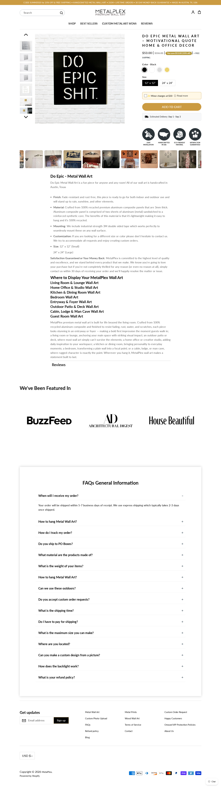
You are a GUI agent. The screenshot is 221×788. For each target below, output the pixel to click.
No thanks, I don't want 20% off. (144, 422)
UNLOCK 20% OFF (144, 412)
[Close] (174, 361)
